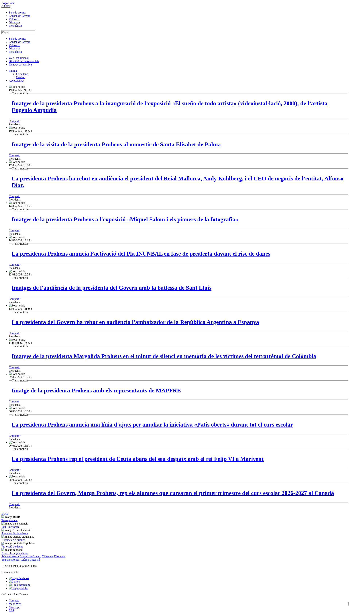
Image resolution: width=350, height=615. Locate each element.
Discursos (14, 22)
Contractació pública (13, 539)
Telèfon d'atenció (30, 559)
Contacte (14, 600)
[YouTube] (18, 588)
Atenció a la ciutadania (14, 533)
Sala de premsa (17, 12)
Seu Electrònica (10, 526)
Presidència (15, 25)
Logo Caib (7, 3)
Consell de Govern (19, 15)
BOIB (5, 513)
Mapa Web (15, 603)
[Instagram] (19, 584)
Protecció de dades (12, 546)
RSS (11, 610)
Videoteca (14, 19)
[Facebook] (19, 578)
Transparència (9, 520)
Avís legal (14, 607)
